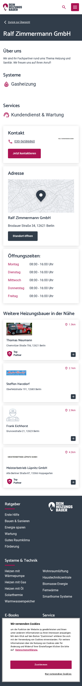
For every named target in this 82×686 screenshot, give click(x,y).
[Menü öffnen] (75, 7)
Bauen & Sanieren (17, 521)
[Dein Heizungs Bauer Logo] (60, 507)
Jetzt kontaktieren (24, 153)
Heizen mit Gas (15, 582)
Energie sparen (15, 527)
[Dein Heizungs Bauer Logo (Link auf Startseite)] (12, 7)
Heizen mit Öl (14, 588)
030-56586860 (24, 141)
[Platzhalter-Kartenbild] (41, 196)
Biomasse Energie (55, 584)
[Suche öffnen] (64, 7)
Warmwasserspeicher (20, 601)
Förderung (12, 546)
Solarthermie (14, 595)
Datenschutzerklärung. (26, 649)
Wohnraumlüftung (55, 571)
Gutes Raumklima (17, 540)
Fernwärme (50, 590)
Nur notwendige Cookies (58, 674)
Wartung (11, 534)
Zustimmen (41, 664)
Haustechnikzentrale (57, 577)
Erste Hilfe (12, 515)
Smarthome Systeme (57, 596)
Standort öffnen (23, 236)
